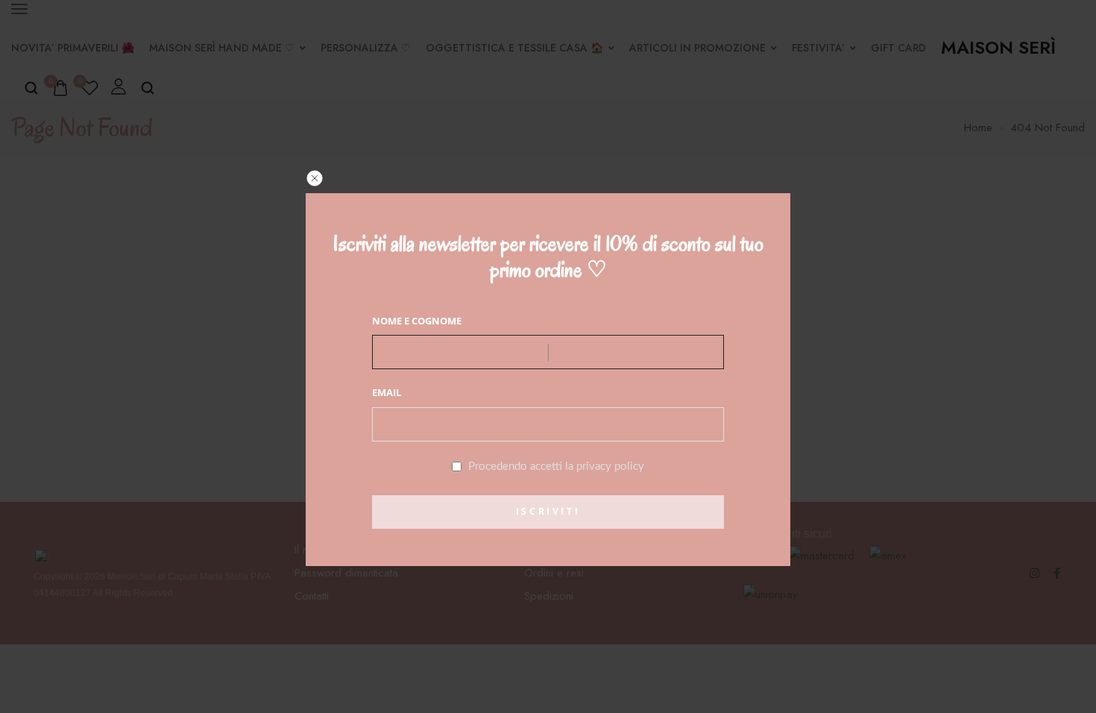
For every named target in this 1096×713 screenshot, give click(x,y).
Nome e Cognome (417, 320)
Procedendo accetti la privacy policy (556, 466)
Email (386, 392)
